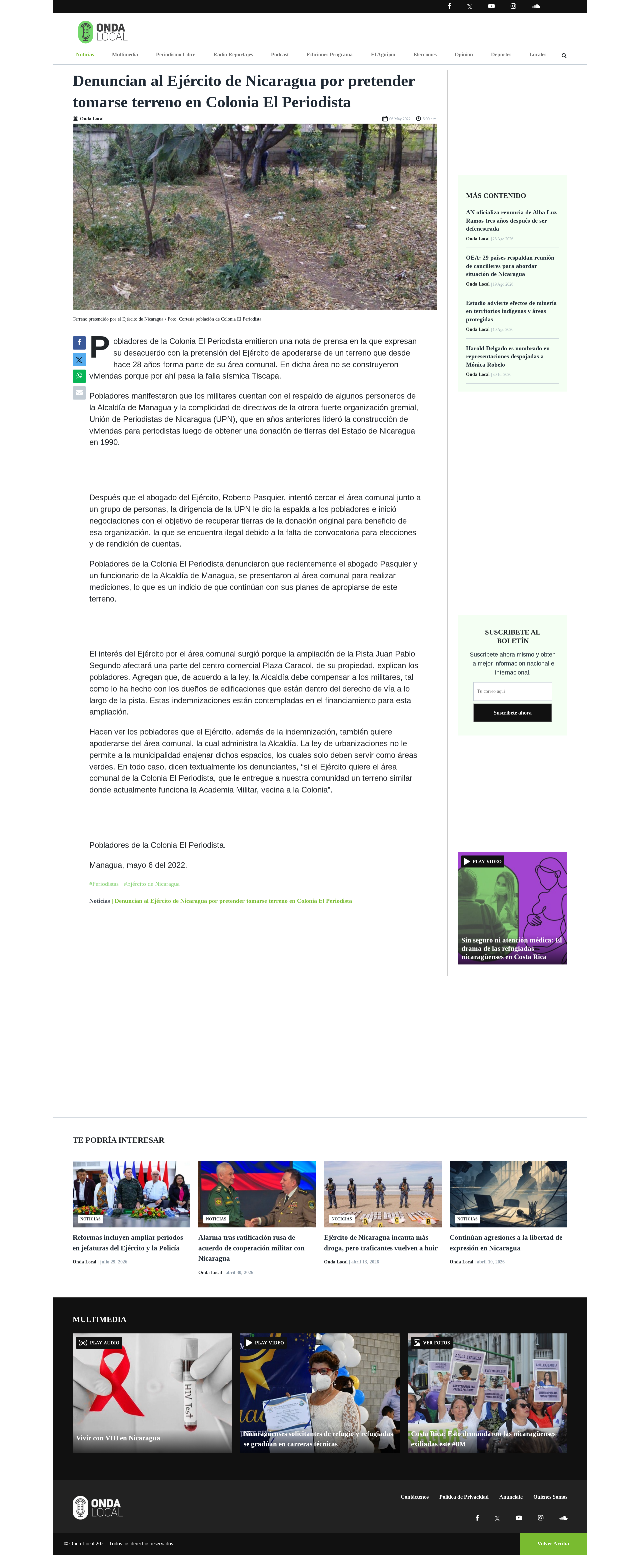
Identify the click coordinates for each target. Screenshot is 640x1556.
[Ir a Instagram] (513, 6)
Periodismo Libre (175, 54)
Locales (537, 54)
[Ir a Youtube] (491, 6)
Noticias (85, 54)
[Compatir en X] (79, 360)
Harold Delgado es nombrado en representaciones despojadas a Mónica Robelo (508, 356)
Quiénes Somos (550, 1497)
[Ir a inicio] (103, 30)
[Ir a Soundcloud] (563, 1517)
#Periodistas (104, 883)
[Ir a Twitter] (469, 6)
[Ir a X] (497, 1517)
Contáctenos (415, 1497)
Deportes (501, 54)
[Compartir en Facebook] (79, 343)
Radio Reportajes (233, 54)
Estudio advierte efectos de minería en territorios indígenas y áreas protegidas (511, 311)
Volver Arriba (553, 1543)
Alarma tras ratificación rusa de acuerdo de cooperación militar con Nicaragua (251, 1247)
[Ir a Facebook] (477, 1517)
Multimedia (125, 54)
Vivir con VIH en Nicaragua (118, 1438)
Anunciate (511, 1497)
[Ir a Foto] (255, 216)
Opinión (464, 54)
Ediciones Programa (330, 54)
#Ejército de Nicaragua (152, 883)
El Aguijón (383, 54)
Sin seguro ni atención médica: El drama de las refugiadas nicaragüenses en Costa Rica (511, 948)
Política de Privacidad (464, 1497)
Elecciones (425, 54)
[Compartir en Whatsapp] (79, 376)
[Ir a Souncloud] (536, 6)
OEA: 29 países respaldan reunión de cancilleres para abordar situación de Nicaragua (510, 265)
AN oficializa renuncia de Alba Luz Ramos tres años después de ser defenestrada (511, 220)
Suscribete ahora (513, 713)
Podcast (280, 54)
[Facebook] (449, 6)
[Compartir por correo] (79, 393)
